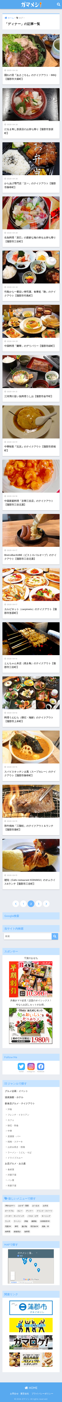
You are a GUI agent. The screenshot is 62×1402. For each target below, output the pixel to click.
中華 (10, 1131)
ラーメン (17, 1221)
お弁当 (45, 1206)
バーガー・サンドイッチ (14, 1216)
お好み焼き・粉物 (16, 1147)
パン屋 (11, 1180)
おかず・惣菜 (23, 1206)
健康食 (34, 1221)
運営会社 (24, 1393)
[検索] (55, 936)
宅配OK (8, 1226)
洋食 (10, 1109)
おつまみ (35, 1206)
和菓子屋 (12, 1185)
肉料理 (7, 1232)
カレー (19, 1211)
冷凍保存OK (45, 1221)
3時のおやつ (10, 1206)
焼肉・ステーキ (15, 1141)
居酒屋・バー (14, 1136)
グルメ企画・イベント (16, 1091)
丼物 (26, 1221)
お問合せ (14, 1393)
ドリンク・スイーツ (44, 1211)
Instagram (31, 1072)
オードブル (9, 1211)
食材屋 (11, 1169)
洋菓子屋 (12, 1175)
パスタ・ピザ (33, 1216)
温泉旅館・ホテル (14, 1097)
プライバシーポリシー (42, 1393)
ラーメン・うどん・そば (19, 1152)
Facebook (40, 1072)
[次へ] (46, 903)
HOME (32, 1388)
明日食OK (34, 1226)
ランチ (7, 1221)
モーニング (46, 1216)
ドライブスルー (15, 1158)
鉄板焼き (17, 1232)
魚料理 (27, 1232)
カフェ (11, 1120)
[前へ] (15, 903)
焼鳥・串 (45, 1226)
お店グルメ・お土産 (15, 1163)
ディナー (29, 1211)
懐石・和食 (13, 1125)
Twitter (21, 1072)
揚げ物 (24, 1226)
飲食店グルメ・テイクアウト (20, 1103)
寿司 (16, 1226)
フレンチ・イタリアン (18, 1114)
